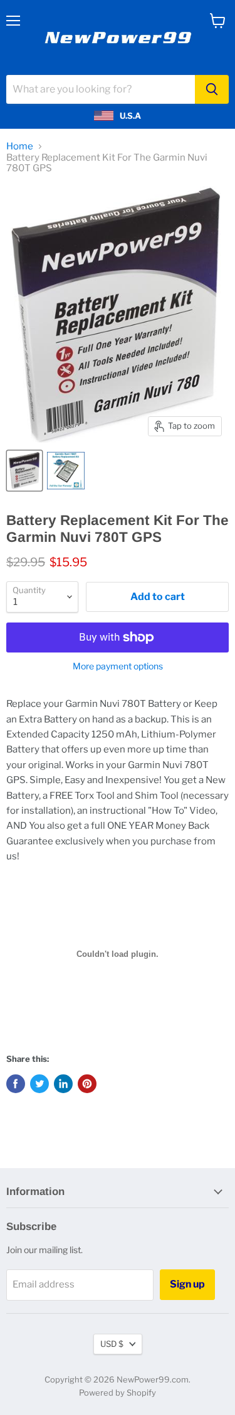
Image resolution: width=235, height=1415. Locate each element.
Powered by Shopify (117, 1393)
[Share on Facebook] (15, 1083)
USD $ (111, 1344)
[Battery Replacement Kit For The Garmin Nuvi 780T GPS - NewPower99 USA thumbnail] (24, 471)
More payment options (118, 666)
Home (19, 146)
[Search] (212, 89)
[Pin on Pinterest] (87, 1083)
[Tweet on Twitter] (39, 1083)
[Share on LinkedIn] (63, 1083)
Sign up (187, 1284)
